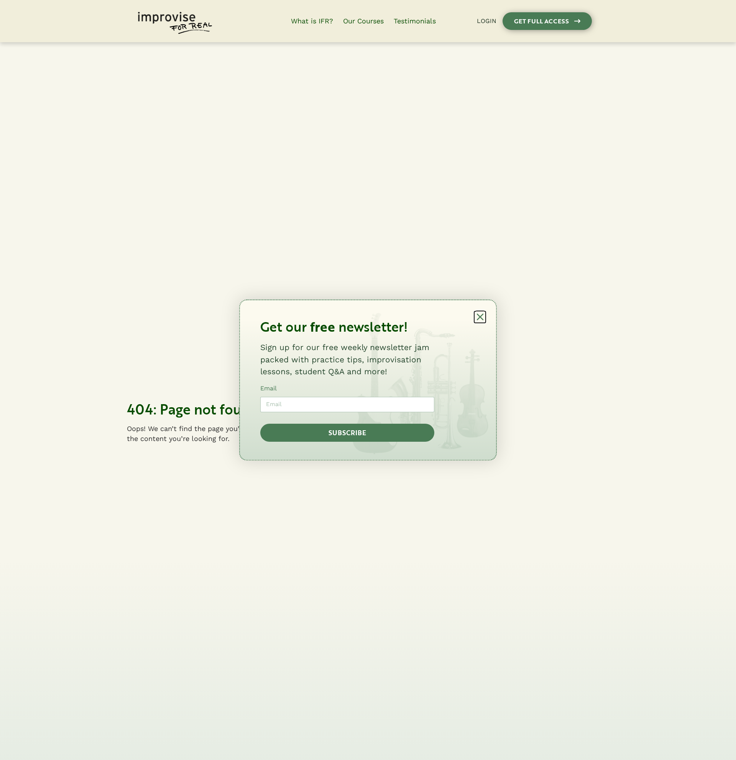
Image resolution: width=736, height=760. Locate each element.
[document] (368, 380)
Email (268, 388)
